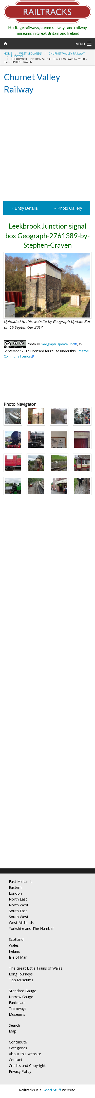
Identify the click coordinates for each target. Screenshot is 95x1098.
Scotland (16, 939)
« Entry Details (24, 208)
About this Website (25, 1053)
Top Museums (21, 979)
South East (18, 910)
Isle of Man (18, 957)
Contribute (18, 1042)
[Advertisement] (47, 148)
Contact (15, 1059)
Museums (17, 1014)
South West (18, 916)
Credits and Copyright (27, 1065)
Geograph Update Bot (57, 344)
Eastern (15, 887)
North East (18, 899)
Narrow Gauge (21, 996)
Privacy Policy (20, 1071)
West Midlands (30, 53)
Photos (17, 56)
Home (8, 53)
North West (18, 905)
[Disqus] (47, 797)
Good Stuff (52, 1090)
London (15, 893)
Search (14, 1025)
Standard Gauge (22, 990)
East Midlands (20, 881)
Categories (18, 1048)
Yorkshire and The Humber (31, 928)
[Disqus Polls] (47, 669)
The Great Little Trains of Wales (35, 968)
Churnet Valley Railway (67, 53)
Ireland (14, 951)
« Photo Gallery (68, 208)
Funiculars (17, 1002)
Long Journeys (21, 974)
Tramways (17, 1008)
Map (12, 1031)
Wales (14, 945)
